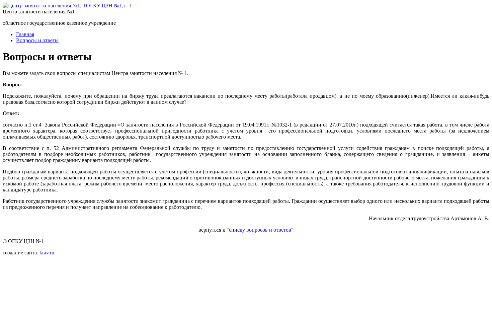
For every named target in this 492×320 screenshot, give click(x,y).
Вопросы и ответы (37, 40)
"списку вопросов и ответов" (260, 230)
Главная (25, 34)
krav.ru (46, 252)
